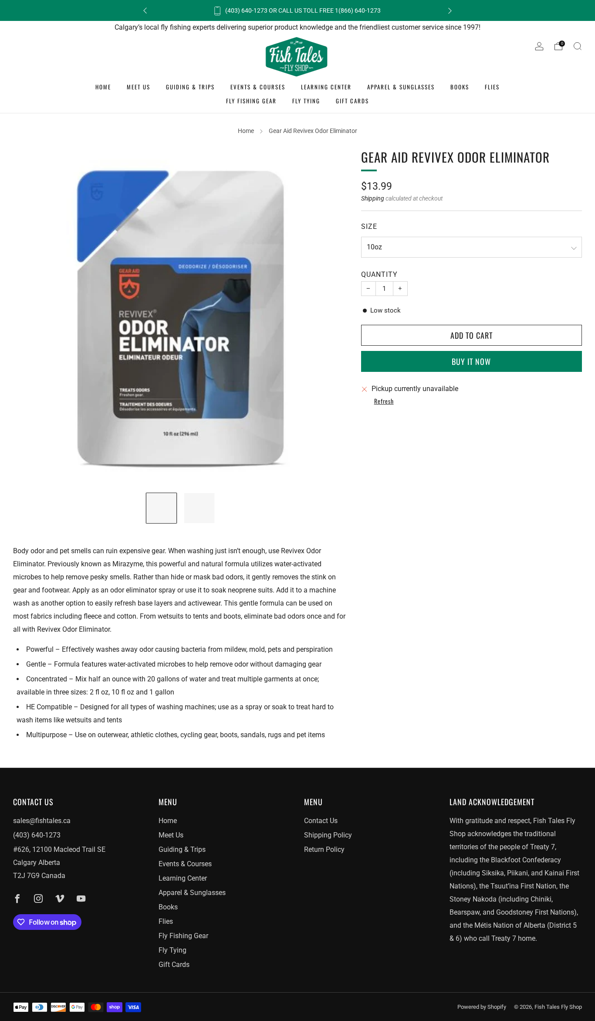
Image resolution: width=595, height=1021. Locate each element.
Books (459, 86)
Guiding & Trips (190, 86)
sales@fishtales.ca (42, 821)
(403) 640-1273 (37, 835)
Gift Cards (352, 100)
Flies (492, 86)
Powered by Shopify (481, 1007)
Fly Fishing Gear (251, 100)
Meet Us (138, 86)
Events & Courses (257, 86)
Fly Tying (306, 100)
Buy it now (471, 361)
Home (103, 86)
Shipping (372, 198)
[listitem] (297, 10)
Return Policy (324, 849)
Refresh (384, 401)
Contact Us (321, 821)
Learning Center (326, 86)
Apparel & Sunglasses (401, 86)
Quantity (379, 274)
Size (369, 226)
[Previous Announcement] (145, 11)
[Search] (577, 46)
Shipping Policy (328, 835)
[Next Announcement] (450, 11)
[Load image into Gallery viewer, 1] (161, 508)
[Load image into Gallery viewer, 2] (199, 508)
